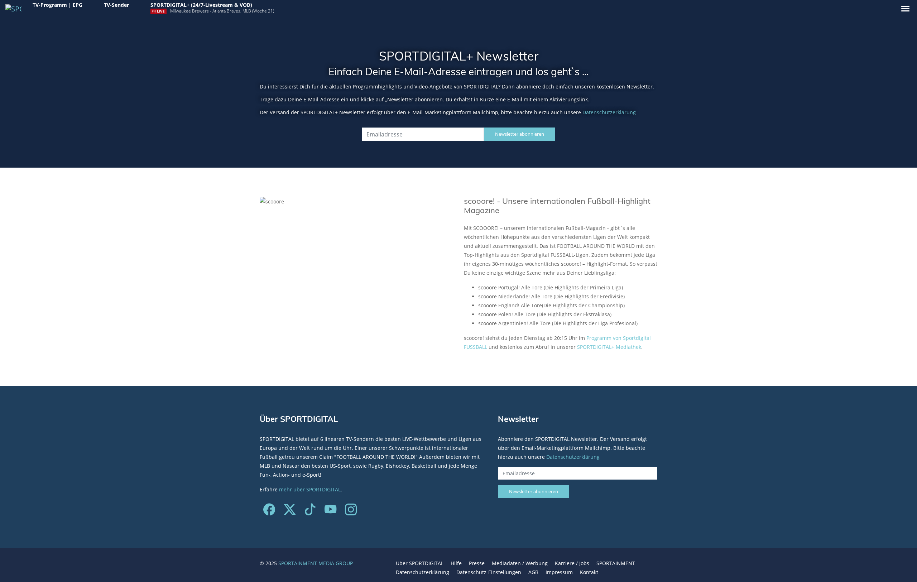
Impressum (559, 572)
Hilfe (456, 563)
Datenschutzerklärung (609, 112)
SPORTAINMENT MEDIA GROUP (315, 563)
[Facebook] (269, 512)
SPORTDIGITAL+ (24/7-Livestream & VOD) (201, 4)
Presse (477, 563)
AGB (533, 572)
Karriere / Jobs (572, 563)
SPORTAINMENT (615, 563)
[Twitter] (289, 512)
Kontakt (589, 572)
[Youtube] (330, 512)
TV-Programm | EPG (57, 4)
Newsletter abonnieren (519, 134)
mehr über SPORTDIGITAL (310, 489)
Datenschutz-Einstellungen (488, 572)
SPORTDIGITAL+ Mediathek (609, 346)
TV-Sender (116, 4)
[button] (905, 8)
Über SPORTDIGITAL (419, 563)
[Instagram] (350, 512)
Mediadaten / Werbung (520, 563)
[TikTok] (310, 512)
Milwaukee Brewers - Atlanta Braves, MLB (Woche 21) (222, 11)
